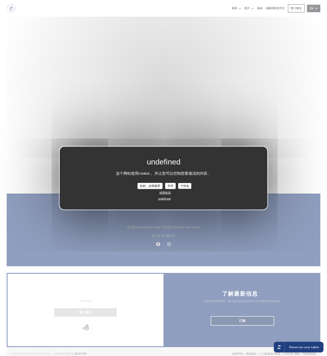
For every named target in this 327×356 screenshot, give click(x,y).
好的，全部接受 (150, 186)
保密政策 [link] (165, 192)
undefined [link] (164, 198)
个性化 (184, 186)
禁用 (170, 186)
